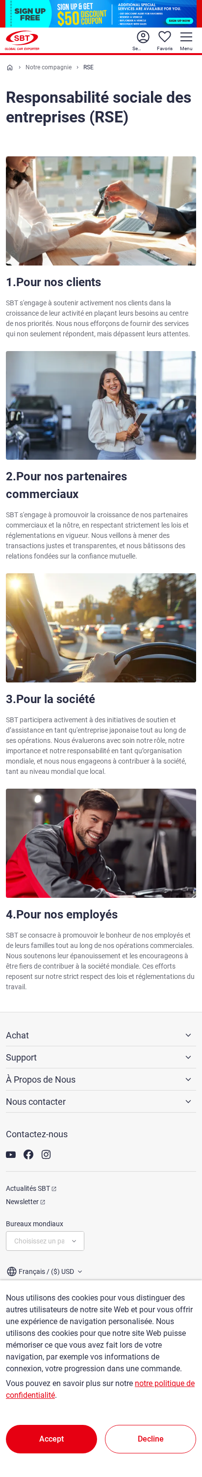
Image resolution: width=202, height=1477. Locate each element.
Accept (51, 1439)
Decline (151, 1439)
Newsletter (22, 1202)
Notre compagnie (48, 67)
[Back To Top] (177, 1426)
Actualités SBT (28, 1188)
